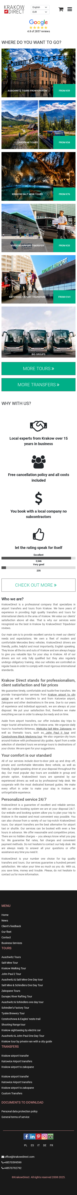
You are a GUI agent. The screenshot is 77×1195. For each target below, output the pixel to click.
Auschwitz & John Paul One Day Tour (22, 1035)
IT (38, 1145)
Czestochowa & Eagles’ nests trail (20, 1018)
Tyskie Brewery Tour (13, 1013)
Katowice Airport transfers (16, 1061)
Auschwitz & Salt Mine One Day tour (22, 979)
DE (44, 1145)
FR (51, 1145)
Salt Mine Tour (9, 962)
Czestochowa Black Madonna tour (21, 736)
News (4, 920)
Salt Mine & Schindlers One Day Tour (22, 985)
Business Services (11, 943)
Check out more (34, 585)
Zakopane (65, 728)
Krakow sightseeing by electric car (21, 1030)
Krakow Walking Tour (13, 968)
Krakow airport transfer (15, 1055)
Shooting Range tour (13, 1024)
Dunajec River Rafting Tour (16, 996)
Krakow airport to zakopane (17, 1066)
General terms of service (15, 1117)
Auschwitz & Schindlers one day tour (22, 1002)
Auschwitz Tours (11, 957)
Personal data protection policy (19, 1111)
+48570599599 (12, 1162)
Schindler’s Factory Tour (15, 1007)
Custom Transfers (11, 1093)
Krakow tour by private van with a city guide (26, 1041)
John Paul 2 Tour (11, 973)
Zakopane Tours (10, 990)
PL (25, 1145)
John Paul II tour (56, 732)
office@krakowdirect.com (19, 1156)
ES (32, 1145)
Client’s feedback (11, 926)
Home (4, 914)
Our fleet (6, 931)
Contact (6, 937)
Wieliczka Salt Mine (47, 728)
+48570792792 (12, 1168)
